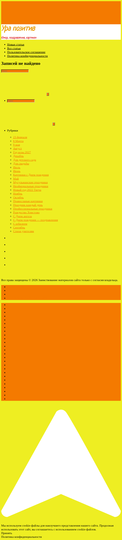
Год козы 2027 (22, 152)
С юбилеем (20, 223)
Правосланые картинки (28, 201)
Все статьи (14, 48)
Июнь (16, 171)
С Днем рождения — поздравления (35, 220)
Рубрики (15, 22)
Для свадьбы (21, 163)
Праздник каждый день (28, 205)
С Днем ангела (22, 216)
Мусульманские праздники (30, 182)
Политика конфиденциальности (27, 55)
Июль (16, 167)
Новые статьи (15, 44)
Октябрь (18, 197)
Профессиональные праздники (32, 208)
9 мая (16, 144)
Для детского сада (24, 159)
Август (17, 148)
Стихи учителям (23, 231)
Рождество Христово (26, 212)
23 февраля (20, 137)
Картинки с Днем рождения (31, 174)
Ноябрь (17, 193)
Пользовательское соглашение (26, 52)
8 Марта (18, 141)
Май (16, 178)
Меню (5, 22)
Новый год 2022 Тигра (27, 189)
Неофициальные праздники (30, 186)
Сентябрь (19, 227)
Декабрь (18, 156)
